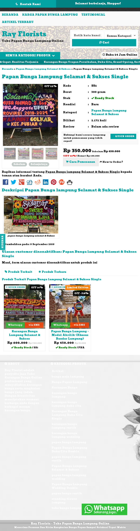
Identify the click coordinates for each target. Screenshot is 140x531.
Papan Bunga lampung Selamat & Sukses (43, 69)
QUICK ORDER (124, 136)
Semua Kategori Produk (28, 55)
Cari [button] (105, 42)
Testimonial (93, 15)
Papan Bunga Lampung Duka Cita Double (69, 450)
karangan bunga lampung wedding (66, 435)
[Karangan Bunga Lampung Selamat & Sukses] (24, 306)
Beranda (10, 15)
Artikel (58, 371)
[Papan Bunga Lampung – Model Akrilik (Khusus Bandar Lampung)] (70, 306)
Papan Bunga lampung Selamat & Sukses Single (65, 77)
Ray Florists (24, 34)
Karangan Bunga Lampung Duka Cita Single (67, 415)
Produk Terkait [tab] (19, 272)
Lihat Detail (26, 348)
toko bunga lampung (68, 508)
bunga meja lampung (68, 376)
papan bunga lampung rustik (69, 459)
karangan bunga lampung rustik (64, 426)
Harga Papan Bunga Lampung (50, 15)
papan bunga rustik (67, 493)
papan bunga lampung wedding (69, 477)
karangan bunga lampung (64, 395)
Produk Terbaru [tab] (53, 272)
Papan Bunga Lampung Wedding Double (69, 486)
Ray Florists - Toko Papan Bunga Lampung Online (70, 523)
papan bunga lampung (69, 442)
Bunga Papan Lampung (69, 382)
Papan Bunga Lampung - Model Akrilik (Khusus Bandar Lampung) (70, 335)
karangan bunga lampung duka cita (66, 404)
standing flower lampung (64, 501)
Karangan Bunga (64, 387)
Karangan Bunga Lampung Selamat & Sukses (24, 335)
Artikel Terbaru (18, 22)
